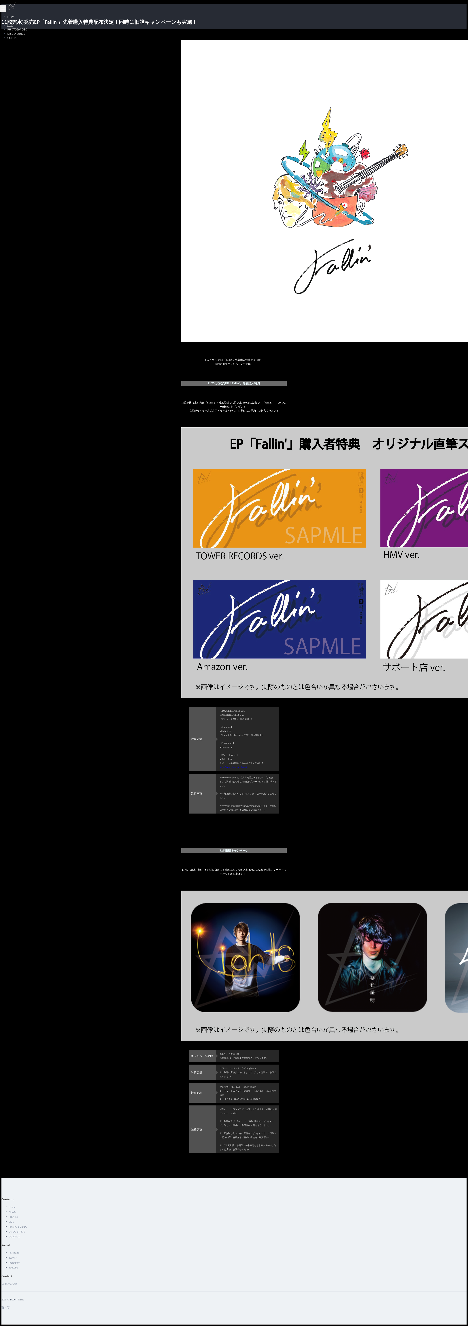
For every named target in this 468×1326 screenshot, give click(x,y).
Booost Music (9, 1283)
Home (12, 1207)
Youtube (13, 1267)
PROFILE (13, 1216)
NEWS (12, 1212)
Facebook (14, 1252)
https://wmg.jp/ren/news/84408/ (233, 767)
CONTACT (13, 38)
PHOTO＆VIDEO (18, 1226)
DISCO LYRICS (17, 1231)
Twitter (12, 1257)
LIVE (11, 1221)
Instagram (14, 1262)
